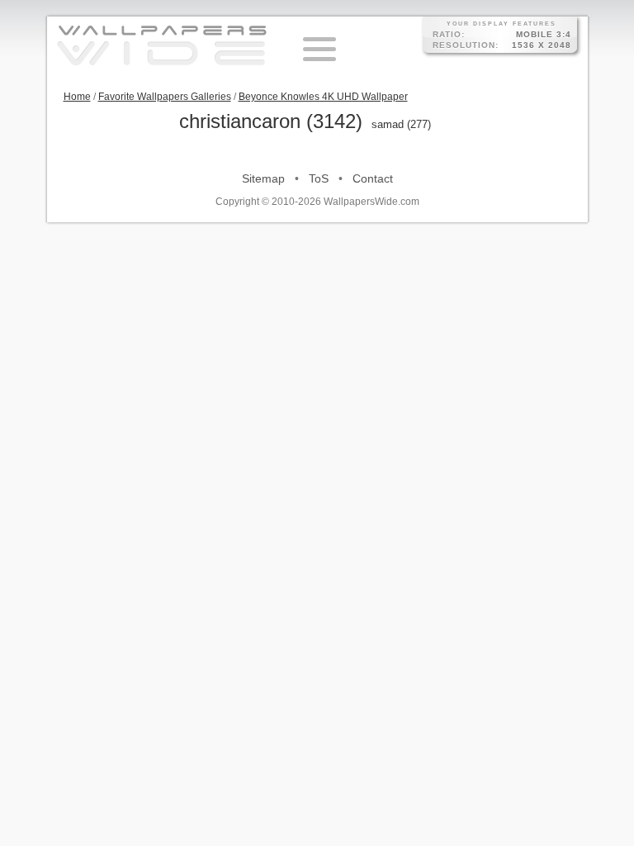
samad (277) (401, 124)
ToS (319, 178)
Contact (372, 178)
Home (77, 96)
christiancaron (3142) (270, 121)
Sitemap (263, 178)
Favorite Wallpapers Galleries (164, 96)
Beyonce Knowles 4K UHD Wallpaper (323, 96)
